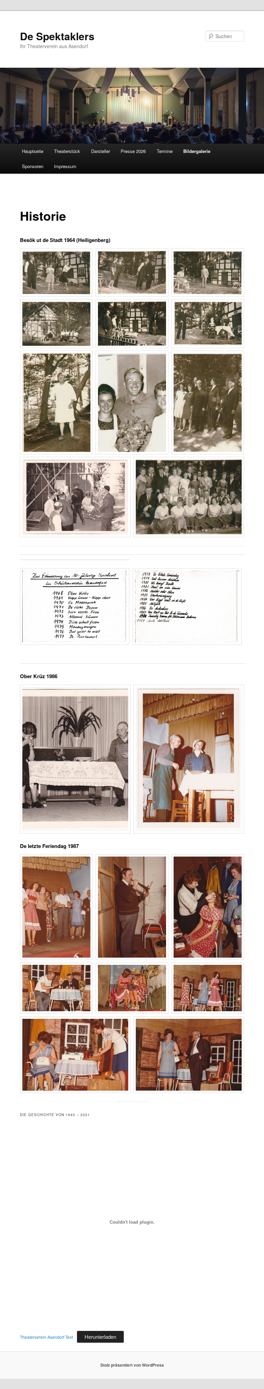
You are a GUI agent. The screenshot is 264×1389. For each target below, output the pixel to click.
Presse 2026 (133, 151)
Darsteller (100, 151)
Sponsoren (32, 166)
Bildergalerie (196, 151)
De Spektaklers (57, 36)
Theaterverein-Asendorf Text (46, 1337)
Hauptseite (32, 151)
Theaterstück (67, 151)
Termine (165, 151)
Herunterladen (100, 1336)
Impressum (65, 166)
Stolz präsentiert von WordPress (132, 1365)
